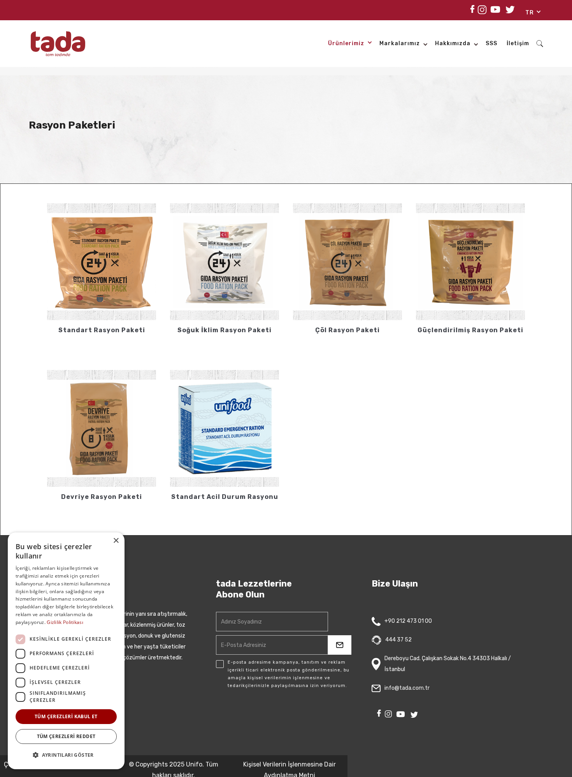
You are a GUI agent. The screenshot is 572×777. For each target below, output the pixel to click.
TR (529, 12)
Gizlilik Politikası (65, 622)
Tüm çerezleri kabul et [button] (66, 716)
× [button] (116, 541)
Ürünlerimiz (346, 43)
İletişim (518, 43)
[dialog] (66, 650)
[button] (531, 14)
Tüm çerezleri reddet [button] (66, 736)
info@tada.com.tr (407, 688)
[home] (58, 43)
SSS (491, 43)
